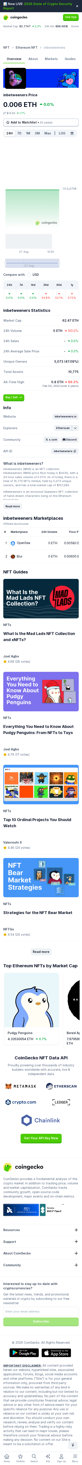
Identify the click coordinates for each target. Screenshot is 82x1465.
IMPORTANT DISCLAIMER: (22, 1365)
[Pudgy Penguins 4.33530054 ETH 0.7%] (31, 1026)
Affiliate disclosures (16, 523)
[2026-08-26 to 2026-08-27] (72, 133)
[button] (65, 416)
